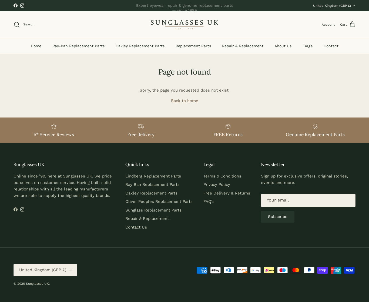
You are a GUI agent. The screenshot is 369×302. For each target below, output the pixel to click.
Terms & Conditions (222, 176)
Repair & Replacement (242, 46)
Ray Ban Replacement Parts (152, 184)
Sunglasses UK (37, 284)
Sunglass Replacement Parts (153, 210)
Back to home (184, 100)
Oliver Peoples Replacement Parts (159, 201)
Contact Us (136, 227)
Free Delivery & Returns (226, 193)
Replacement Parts (193, 46)
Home (36, 46)
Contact (331, 46)
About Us (282, 46)
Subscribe (277, 216)
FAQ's (308, 46)
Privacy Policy (216, 184)
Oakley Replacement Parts (140, 46)
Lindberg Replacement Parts (153, 176)
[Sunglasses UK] (184, 25)
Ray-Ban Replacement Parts (78, 46)
